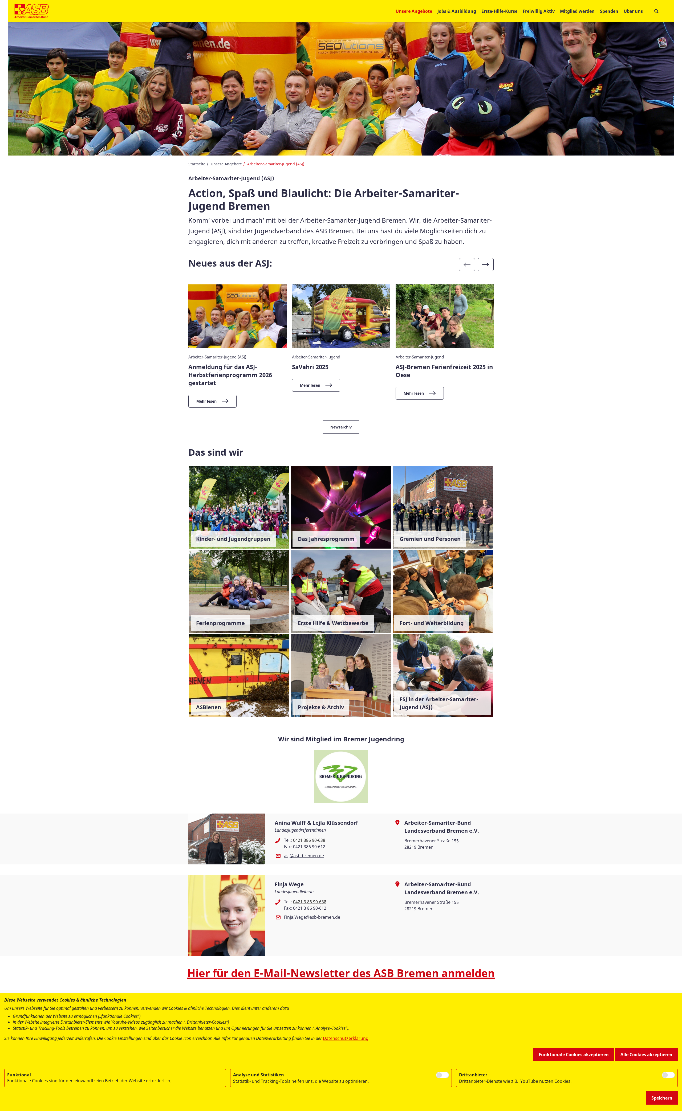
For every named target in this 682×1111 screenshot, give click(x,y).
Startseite (196, 163)
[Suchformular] (656, 11)
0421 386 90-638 (309, 840)
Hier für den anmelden (341, 973)
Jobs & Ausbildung (456, 11)
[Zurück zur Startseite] (31, 11)
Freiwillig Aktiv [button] (539, 11)
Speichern (661, 1098)
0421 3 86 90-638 (309, 902)
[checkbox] (442, 1075)
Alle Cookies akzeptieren (646, 1054)
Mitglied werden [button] (577, 11)
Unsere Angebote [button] (414, 11)
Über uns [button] (633, 11)
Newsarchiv (341, 427)
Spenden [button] (609, 11)
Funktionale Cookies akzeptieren (574, 1054)
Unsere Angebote (226, 163)
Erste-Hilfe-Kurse (499, 11)
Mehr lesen (206, 401)
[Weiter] (486, 264)
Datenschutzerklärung (345, 1038)
